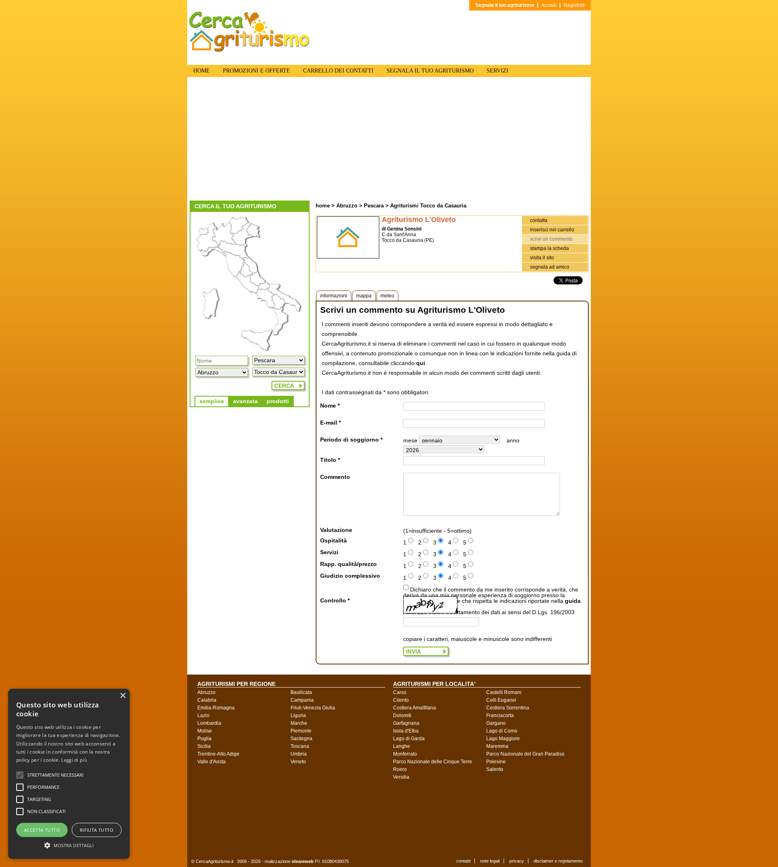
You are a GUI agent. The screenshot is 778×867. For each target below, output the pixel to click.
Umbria (299, 754)
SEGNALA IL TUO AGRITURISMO (430, 71)
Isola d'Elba (406, 731)
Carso (399, 692)
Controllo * (335, 600)
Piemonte (301, 731)
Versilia (401, 777)
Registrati (574, 5)
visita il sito (542, 258)
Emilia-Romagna (216, 708)
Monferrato (405, 754)
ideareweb (303, 861)
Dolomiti (402, 715)
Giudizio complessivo (350, 575)
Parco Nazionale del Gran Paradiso (525, 754)
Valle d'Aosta (211, 761)
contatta (538, 220)
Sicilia (204, 746)
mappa (364, 296)
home (323, 206)
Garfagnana (406, 723)
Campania (302, 700)
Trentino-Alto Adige (218, 754)
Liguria (298, 715)
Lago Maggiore (503, 738)
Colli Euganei (501, 700)
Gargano (496, 723)
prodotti (278, 401)
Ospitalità (333, 540)
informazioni (333, 296)
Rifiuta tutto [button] (96, 830)
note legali (490, 860)
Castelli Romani (504, 692)
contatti (463, 860)
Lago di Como (501, 731)
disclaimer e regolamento (558, 860)
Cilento (401, 700)
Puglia (204, 738)
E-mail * (330, 422)
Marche (299, 723)
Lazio (203, 715)
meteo (387, 296)
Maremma (497, 746)
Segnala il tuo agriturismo (504, 5)
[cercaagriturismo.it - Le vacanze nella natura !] (249, 50)
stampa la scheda (549, 248)
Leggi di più (74, 760)
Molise (204, 731)
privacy (516, 860)
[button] (55, 775)
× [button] (123, 696)
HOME (201, 71)
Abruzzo (346, 206)
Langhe (401, 746)
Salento (494, 769)
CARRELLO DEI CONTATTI (338, 71)
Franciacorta (500, 715)
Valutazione (336, 530)
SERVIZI (498, 71)
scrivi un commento (551, 239)
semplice (211, 401)
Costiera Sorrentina (507, 708)
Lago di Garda (409, 738)
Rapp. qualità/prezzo (348, 564)
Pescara (374, 206)
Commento (335, 477)
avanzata (245, 401)
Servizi (329, 552)
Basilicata (301, 692)
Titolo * (330, 460)
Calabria (206, 700)
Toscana (300, 746)
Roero (400, 769)
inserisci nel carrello (552, 230)
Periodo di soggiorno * (351, 439)
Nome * (330, 405)
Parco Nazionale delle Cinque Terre (432, 761)
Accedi (548, 5)
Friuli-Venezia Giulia (313, 708)
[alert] (69, 774)
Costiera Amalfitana (414, 708)
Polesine (496, 761)
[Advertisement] (389, 139)
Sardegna (301, 738)
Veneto (298, 761)
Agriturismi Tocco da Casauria (428, 206)
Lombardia (209, 723)
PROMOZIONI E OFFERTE (256, 71)
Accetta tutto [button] (42, 830)
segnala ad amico (549, 267)
